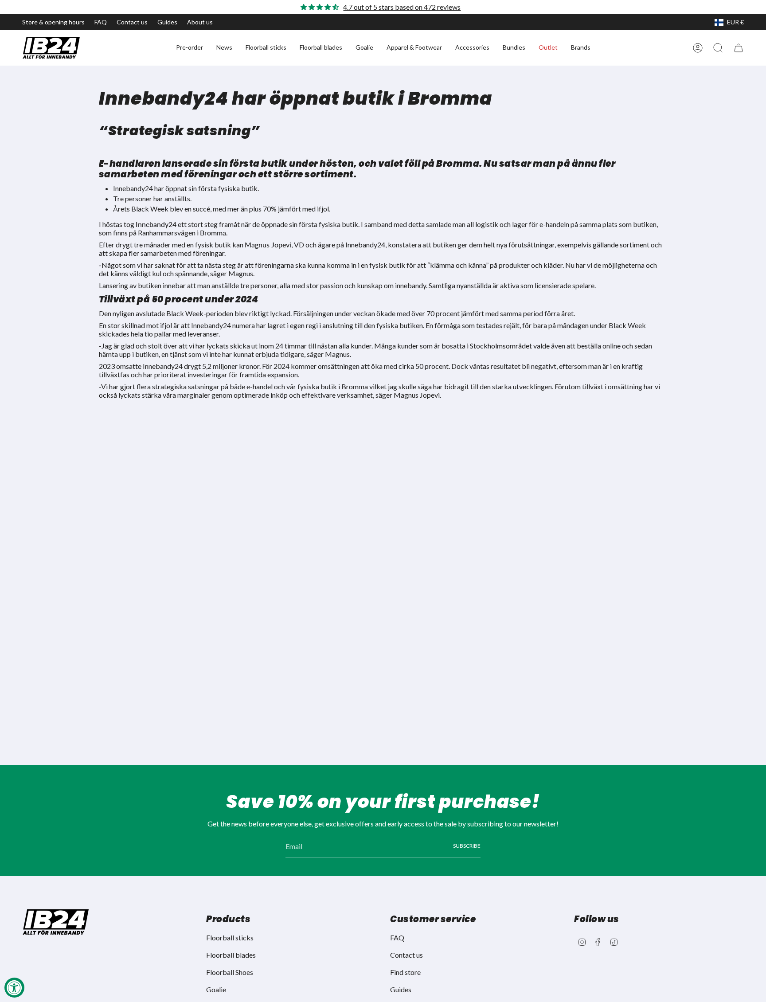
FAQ (100, 22)
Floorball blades (231, 955)
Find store (405, 972)
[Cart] (738, 47)
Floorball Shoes (229, 972)
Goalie (216, 989)
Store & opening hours (53, 22)
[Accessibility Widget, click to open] (14, 988)
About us (200, 22)
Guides (167, 22)
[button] (189, 48)
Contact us (132, 22)
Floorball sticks (230, 937)
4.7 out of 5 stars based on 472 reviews (402, 7)
